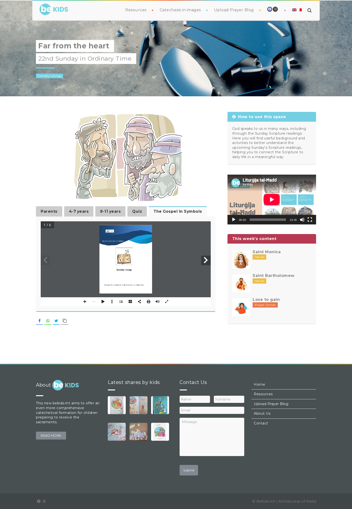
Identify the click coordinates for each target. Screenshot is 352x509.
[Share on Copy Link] (64, 321)
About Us (262, 413)
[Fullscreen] (309, 219)
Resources (136, 10)
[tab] (49, 211)
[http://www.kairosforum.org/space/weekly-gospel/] (113, 241)
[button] (51, 436)
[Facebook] (269, 9)
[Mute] (302, 219)
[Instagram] (275, 9)
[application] (271, 199)
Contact (261, 423)
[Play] (233, 219)
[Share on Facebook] (39, 321)
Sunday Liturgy (49, 76)
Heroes (259, 257)
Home (259, 384)
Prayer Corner (265, 305)
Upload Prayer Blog (234, 10)
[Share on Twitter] (56, 321)
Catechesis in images (180, 10)
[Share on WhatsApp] (47, 321)
